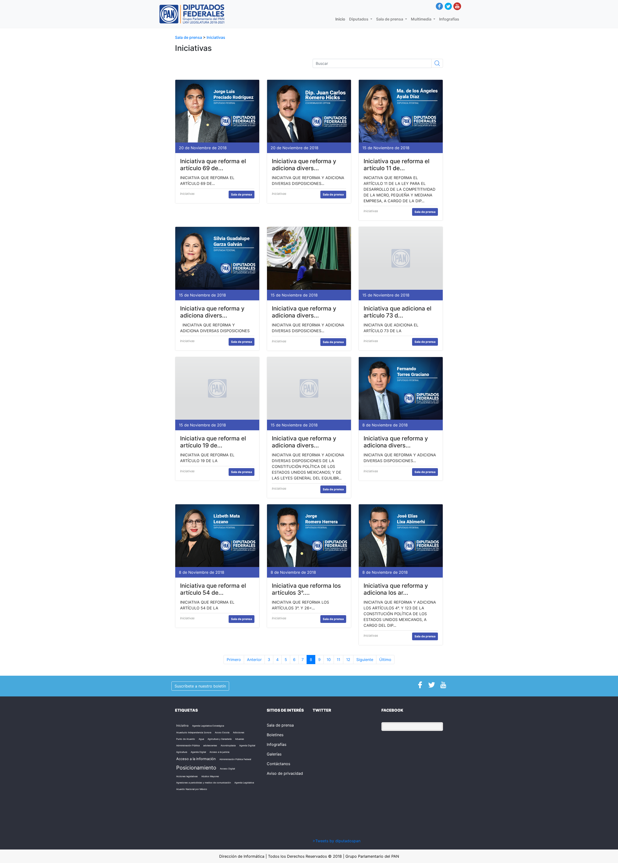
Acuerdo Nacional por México (191, 789)
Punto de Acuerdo (185, 739)
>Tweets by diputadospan (336, 840)
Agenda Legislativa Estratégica (208, 725)
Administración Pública (188, 745)
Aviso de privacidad (285, 773)
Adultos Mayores (210, 776)
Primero (234, 659)
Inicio (341, 19)
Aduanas (239, 739)
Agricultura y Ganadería (220, 739)
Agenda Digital (198, 752)
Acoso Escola (222, 732)
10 (329, 659)
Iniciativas (216, 37)
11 (338, 659)
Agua (201, 739)
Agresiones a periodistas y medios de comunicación (203, 782)
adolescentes (210, 745)
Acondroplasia (228, 745)
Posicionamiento (196, 767)
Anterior (254, 659)
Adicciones (238, 732)
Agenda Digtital (247, 745)
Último (385, 659)
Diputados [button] (359, 19)
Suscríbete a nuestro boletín (200, 686)
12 (348, 659)
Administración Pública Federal (235, 759)
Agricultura (181, 752)
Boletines (275, 734)
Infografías (449, 19)
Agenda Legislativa (244, 782)
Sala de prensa (189, 37)
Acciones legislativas (187, 776)
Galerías (274, 754)
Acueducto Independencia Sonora (193, 732)
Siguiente (364, 659)
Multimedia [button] (421, 19)
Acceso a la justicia (219, 752)
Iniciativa (182, 725)
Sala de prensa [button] (390, 19)
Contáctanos (278, 763)
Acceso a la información (196, 759)
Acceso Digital (227, 768)
